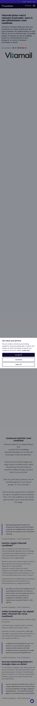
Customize (18, 360)
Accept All (18, 355)
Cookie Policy (26, 350)
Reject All (19, 364)
